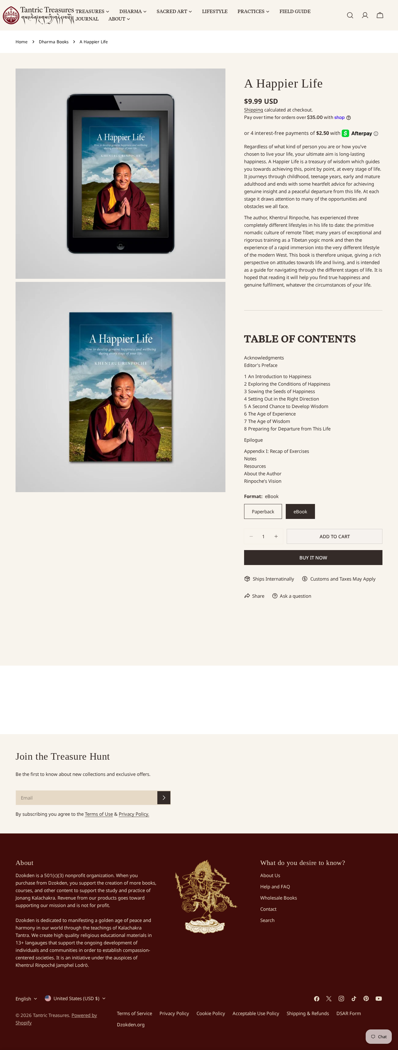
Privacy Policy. (134, 814)
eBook (300, 511)
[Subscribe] (163, 797)
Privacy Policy (174, 1013)
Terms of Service (134, 1013)
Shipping (253, 110)
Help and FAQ (275, 886)
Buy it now (313, 557)
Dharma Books (53, 42)
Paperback (263, 511)
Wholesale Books (278, 898)
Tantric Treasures (51, 1015)
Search (267, 920)
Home (22, 42)
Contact (268, 909)
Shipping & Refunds (308, 1013)
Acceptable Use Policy (256, 1013)
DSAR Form (348, 1013)
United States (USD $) (76, 998)
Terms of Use (99, 814)
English (23, 998)
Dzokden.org (131, 1024)
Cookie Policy (211, 1013)
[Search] (350, 15)
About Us (270, 875)
